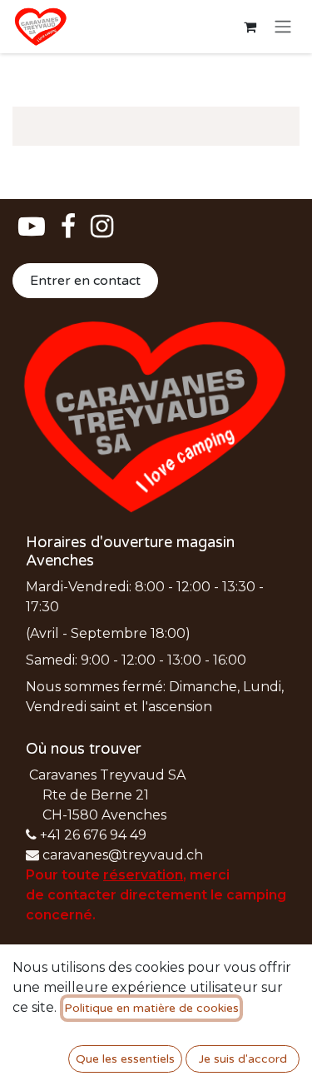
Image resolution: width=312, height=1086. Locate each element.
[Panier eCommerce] (249, 26)
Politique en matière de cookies (151, 1008)
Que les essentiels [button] (125, 1059)
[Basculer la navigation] (283, 27)
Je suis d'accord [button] (243, 1059)
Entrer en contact (85, 280)
